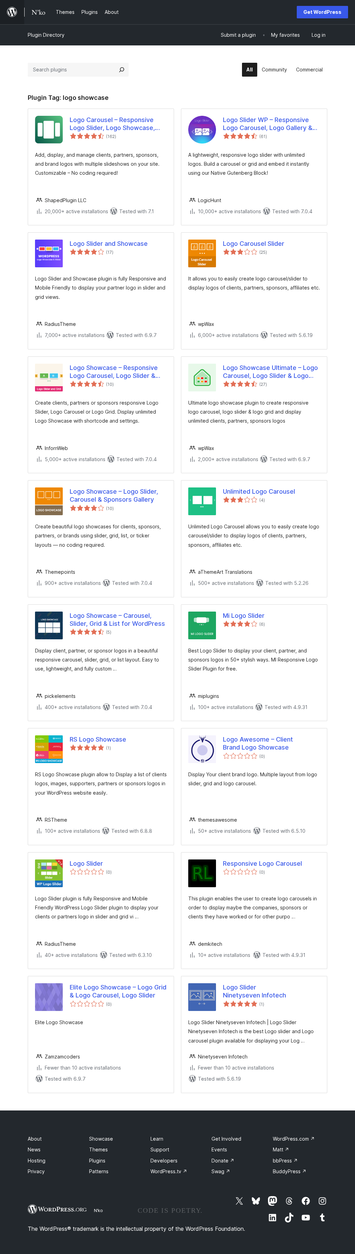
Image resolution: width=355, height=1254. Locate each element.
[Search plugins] (122, 70)
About (35, 1139)
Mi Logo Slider (244, 615)
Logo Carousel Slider (253, 243)
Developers (164, 1161)
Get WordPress (322, 12)
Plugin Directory (46, 35)
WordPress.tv (168, 1171)
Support (159, 1149)
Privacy (36, 1171)
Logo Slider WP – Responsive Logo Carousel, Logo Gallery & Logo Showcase (267, 124)
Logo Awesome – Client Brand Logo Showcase (258, 743)
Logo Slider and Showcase (109, 243)
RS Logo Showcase (98, 739)
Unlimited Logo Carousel (259, 491)
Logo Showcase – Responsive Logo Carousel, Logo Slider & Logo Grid (114, 372)
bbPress (285, 1161)
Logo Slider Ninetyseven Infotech (254, 991)
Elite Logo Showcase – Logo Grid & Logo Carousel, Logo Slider (118, 991)
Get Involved (226, 1139)
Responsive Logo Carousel (262, 863)
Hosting (36, 1161)
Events (219, 1149)
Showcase (101, 1139)
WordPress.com (294, 1139)
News (34, 1149)
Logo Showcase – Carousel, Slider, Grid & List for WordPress (117, 619)
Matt (281, 1149)
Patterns (99, 1171)
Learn (156, 1139)
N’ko (98, 1210)
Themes (98, 1149)
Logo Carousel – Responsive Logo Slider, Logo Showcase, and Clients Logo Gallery (112, 124)
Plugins (97, 1161)
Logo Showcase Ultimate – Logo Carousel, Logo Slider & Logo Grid (270, 372)
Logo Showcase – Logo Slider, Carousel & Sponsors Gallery (114, 495)
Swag (220, 1171)
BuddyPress (289, 1171)
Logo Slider (86, 863)
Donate (222, 1161)
